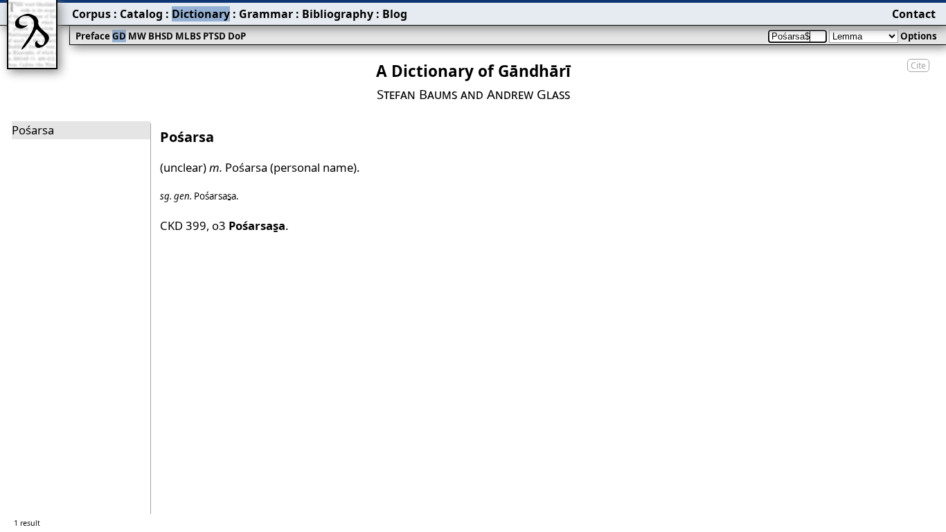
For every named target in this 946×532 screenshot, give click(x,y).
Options (918, 36)
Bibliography (337, 13)
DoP (237, 36)
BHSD (160, 36)
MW (137, 36)
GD (119, 36)
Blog (394, 13)
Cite (918, 65)
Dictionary (201, 13)
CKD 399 (183, 225)
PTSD (214, 36)
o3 (248, 225)
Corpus (91, 13)
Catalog (141, 13)
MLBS (188, 36)
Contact (914, 13)
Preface (92, 36)
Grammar (266, 13)
